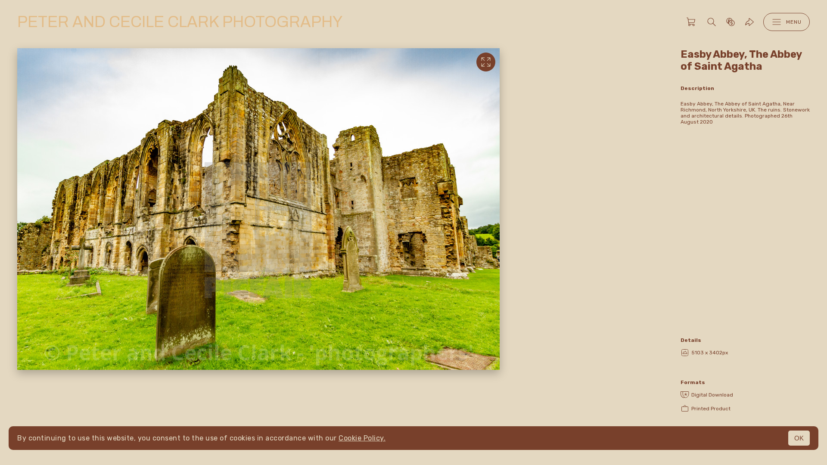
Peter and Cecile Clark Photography (179, 22)
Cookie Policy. (362, 438)
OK (799, 438)
